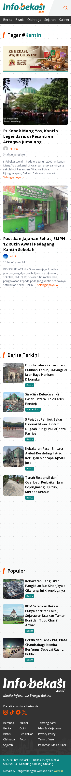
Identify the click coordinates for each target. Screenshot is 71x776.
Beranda (8, 723)
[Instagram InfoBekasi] (5, 712)
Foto (23, 739)
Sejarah (50, 19)
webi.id (58, 771)
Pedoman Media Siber (52, 745)
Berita (7, 19)
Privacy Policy (46, 734)
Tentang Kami (47, 723)
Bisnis (19, 19)
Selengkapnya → (13, 177)
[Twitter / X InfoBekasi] (24, 712)
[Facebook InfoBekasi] (18, 712)
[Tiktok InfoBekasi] (11, 712)
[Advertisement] (35, 317)
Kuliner (64, 19)
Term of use (46, 739)
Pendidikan (26, 734)
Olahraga (34, 19)
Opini (23, 728)
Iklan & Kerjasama (50, 728)
